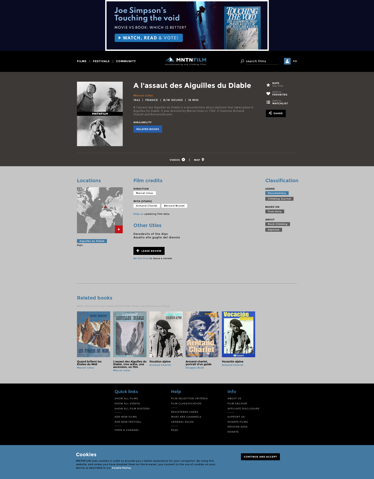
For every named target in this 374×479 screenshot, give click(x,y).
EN (295, 61)
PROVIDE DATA (238, 426)
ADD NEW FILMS (126, 416)
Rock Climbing (278, 224)
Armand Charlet (146, 205)
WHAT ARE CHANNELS (186, 416)
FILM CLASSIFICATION (186, 403)
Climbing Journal (279, 198)
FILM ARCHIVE (237, 403)
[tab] (177, 159)
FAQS (174, 430)
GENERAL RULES (182, 421)
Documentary (277, 193)
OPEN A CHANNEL (127, 430)
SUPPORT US (236, 416)
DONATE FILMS (238, 421)
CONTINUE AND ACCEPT (260, 456)
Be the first (141, 258)
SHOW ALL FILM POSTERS (132, 408)
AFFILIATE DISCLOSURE (244, 408)
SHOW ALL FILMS (126, 398)
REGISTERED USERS (184, 411)
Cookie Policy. (122, 467)
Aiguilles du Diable (91, 241)
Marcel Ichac (143, 95)
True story (275, 211)
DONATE (233, 431)
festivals (101, 61)
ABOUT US (234, 398)
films (81, 61)
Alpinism (274, 229)
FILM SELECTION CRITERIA (189, 398)
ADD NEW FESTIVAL (128, 421)
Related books (147, 129)
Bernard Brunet (174, 205)
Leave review (151, 250)
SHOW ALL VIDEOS (127, 403)
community (126, 61)
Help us (138, 213)
